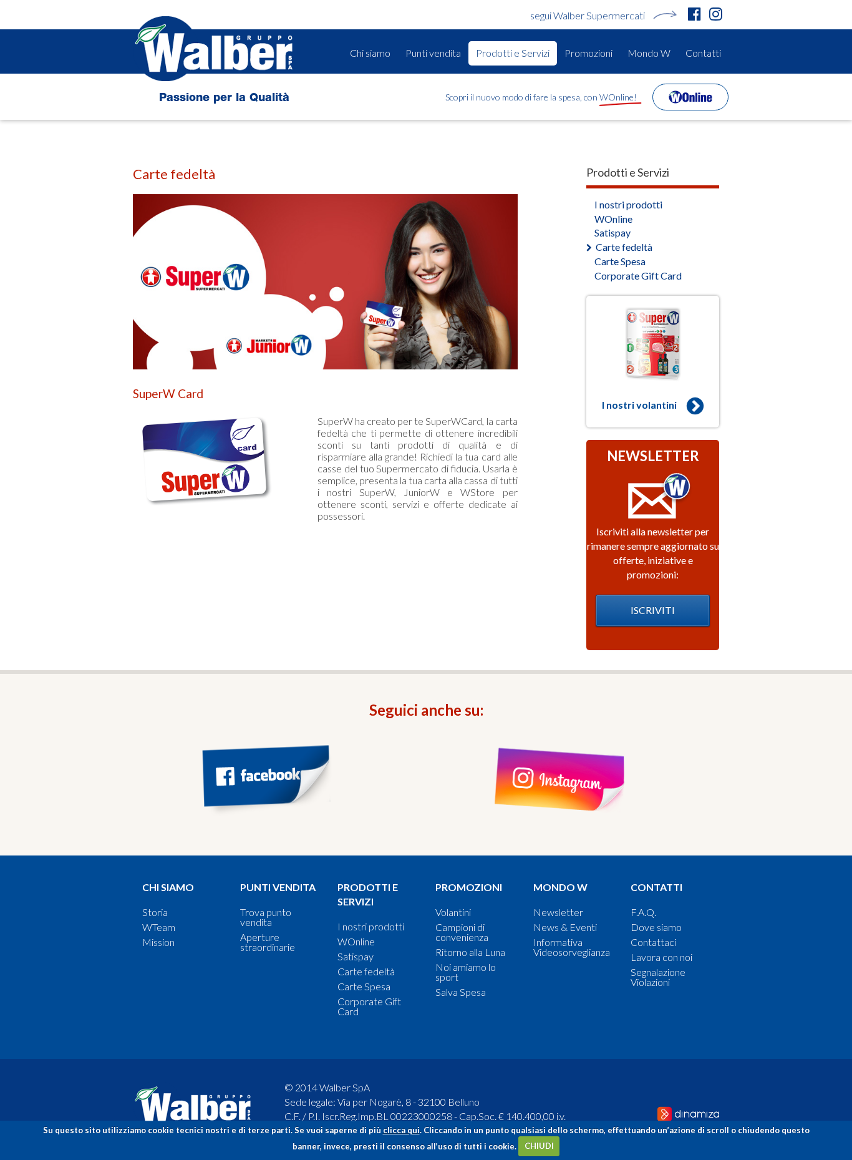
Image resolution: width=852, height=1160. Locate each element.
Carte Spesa (620, 261)
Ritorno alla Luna (470, 952)
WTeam (158, 927)
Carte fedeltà (624, 247)
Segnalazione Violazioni (658, 977)
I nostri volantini (639, 405)
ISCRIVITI (653, 610)
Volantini (453, 912)
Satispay (612, 232)
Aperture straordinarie (267, 942)
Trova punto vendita (265, 917)
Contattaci (653, 942)
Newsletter (558, 912)
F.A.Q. (643, 912)
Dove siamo (656, 927)
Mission (158, 942)
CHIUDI (539, 1146)
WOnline (613, 219)
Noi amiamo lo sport (465, 972)
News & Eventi (565, 927)
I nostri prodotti (628, 204)
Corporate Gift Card (638, 275)
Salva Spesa (460, 992)
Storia (155, 912)
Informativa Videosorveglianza (571, 947)
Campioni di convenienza (461, 932)
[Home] (217, 48)
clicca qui (401, 1130)
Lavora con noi (661, 957)
